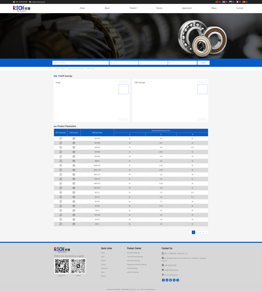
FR (240, 2)
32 (192, 152)
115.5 (161, 206)
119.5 (161, 170)
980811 (97, 161)
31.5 (192, 192)
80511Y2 (97, 179)
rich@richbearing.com (38, 2)
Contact (239, 8)
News (214, 8)
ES (246, 2)
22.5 (192, 147)
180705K (97, 138)
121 (161, 161)
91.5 (161, 143)
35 (129, 147)
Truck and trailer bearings (135, 257)
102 (161, 147)
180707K (97, 147)
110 (161, 197)
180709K (97, 156)
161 (161, 224)
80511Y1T (97, 174)
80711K (97, 197)
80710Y (97, 201)
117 (161, 201)
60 (129, 219)
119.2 (161, 165)
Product (133, 8)
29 (192, 156)
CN (220, 2)
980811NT (97, 165)
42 (192, 224)
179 (161, 219)
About (107, 8)
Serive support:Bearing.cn (147, 289)
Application (187, 8)
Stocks (159, 8)
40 (129, 152)
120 (161, 188)
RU (233, 2)
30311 (97, 210)
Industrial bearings (133, 272)
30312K (97, 219)
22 (192, 138)
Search (203, 63)
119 (161, 156)
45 (129, 156)
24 (192, 143)
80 (161, 138)
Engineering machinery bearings (75, 69)
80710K (97, 206)
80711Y (97, 192)
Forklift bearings (90, 69)
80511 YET (97, 170)
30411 (97, 224)
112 (161, 192)
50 (129, 201)
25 (129, 138)
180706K (97, 143)
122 (161, 179)
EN (226, 2)
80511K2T (97, 188)
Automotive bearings (133, 253)
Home (82, 8)
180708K (97, 152)
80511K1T (97, 183)
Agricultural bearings (133, 260)
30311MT (97, 215)
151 (161, 210)
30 (129, 143)
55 (129, 161)
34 (192, 161)
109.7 (161, 152)
